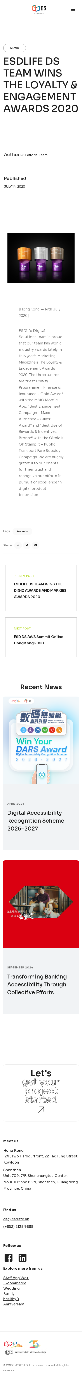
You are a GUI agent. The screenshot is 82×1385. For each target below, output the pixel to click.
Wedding (11, 1288)
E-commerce (14, 1283)
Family (8, 1293)
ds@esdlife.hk (16, 1219)
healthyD (11, 1299)
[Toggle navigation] (73, 9)
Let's (48, 1086)
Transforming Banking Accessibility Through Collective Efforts (37, 984)
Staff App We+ (16, 1278)
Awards (22, 532)
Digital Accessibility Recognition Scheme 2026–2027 (35, 821)
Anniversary (13, 1304)
